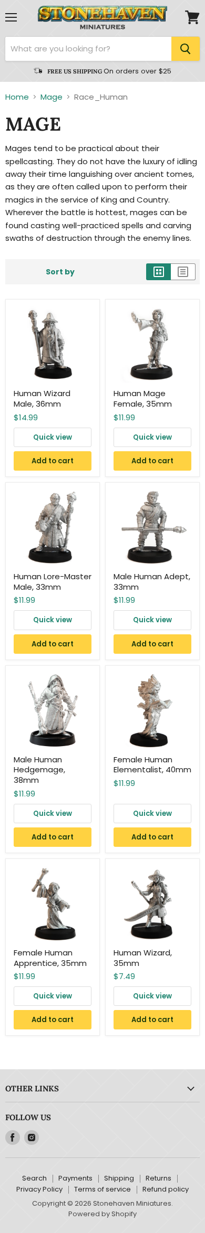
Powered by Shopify (102, 1214)
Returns (158, 1178)
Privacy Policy (39, 1189)
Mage (51, 96)
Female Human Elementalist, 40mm (152, 764)
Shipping (119, 1178)
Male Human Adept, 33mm (152, 581)
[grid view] (158, 271)
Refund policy (165, 1189)
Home (17, 96)
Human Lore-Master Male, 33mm (52, 581)
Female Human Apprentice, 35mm (50, 958)
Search (34, 1178)
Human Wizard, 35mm (143, 958)
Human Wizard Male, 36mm (42, 398)
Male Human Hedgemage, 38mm (39, 769)
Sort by (60, 272)
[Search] (185, 49)
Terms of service (102, 1189)
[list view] (183, 271)
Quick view (52, 437)
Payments (75, 1178)
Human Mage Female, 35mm (143, 398)
